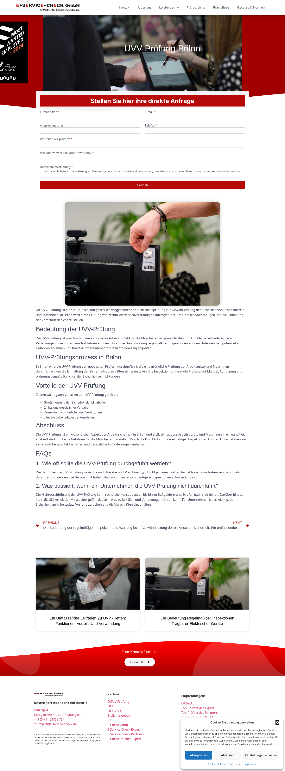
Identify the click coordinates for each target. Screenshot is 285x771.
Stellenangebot (119, 715)
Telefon (151, 125)
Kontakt (124, 7)
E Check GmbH (118, 725)
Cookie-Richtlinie (217, 764)
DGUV (112, 706)
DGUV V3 (114, 711)
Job (110, 720)
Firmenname (50, 112)
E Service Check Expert (125, 729)
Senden (142, 185)
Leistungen (167, 7)
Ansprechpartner (53, 125)
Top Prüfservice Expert (197, 708)
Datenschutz (236, 764)
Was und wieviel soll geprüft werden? (67, 153)
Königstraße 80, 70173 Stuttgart (57, 715)
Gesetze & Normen (251, 7)
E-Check (187, 703)
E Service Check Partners (126, 734)
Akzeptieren (198, 755)
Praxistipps (221, 7)
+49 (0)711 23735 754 (49, 719)
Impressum (250, 764)
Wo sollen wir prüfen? (56, 139)
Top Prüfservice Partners (199, 712)
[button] (277, 722)
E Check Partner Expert (124, 739)
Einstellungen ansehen (261, 755)
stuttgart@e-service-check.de (55, 724)
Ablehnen (227, 755)
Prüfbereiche (196, 7)
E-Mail (150, 112)
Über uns (144, 7)
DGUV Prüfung (119, 701)
